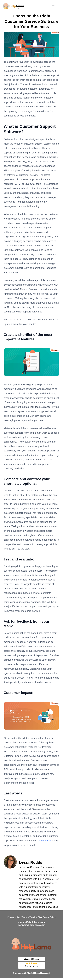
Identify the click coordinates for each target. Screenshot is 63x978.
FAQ (40, 917)
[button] (53, 6)
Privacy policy (13, 917)
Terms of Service (29, 917)
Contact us (45, 840)
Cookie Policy (49, 917)
